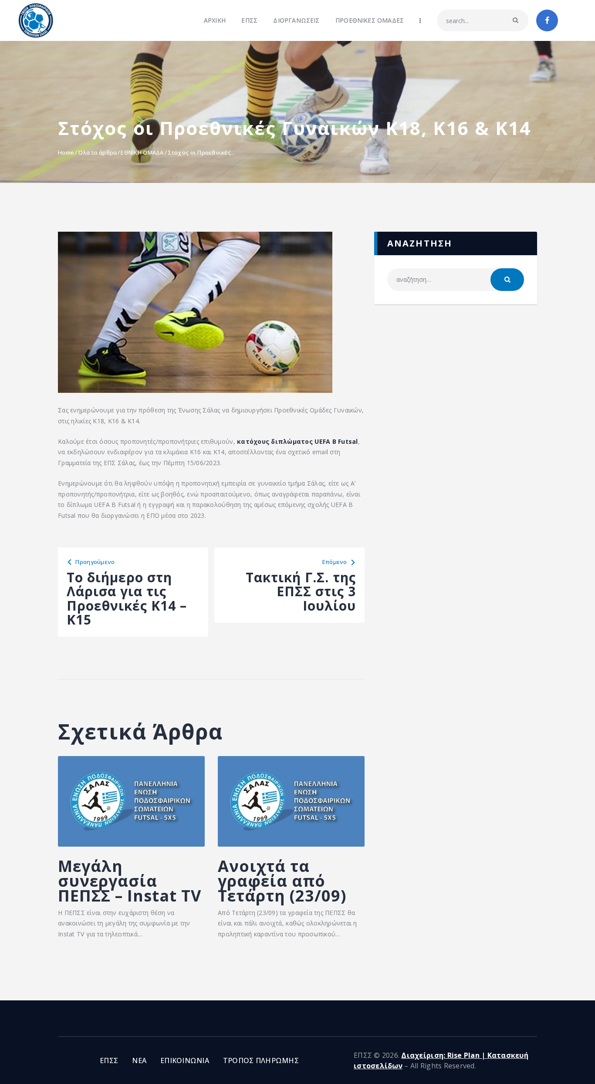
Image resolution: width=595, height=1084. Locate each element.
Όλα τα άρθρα (97, 152)
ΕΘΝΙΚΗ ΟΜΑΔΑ (142, 152)
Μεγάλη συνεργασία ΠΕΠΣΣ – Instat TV (129, 881)
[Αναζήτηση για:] (455, 279)
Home (66, 152)
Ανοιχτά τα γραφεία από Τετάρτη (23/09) (282, 881)
